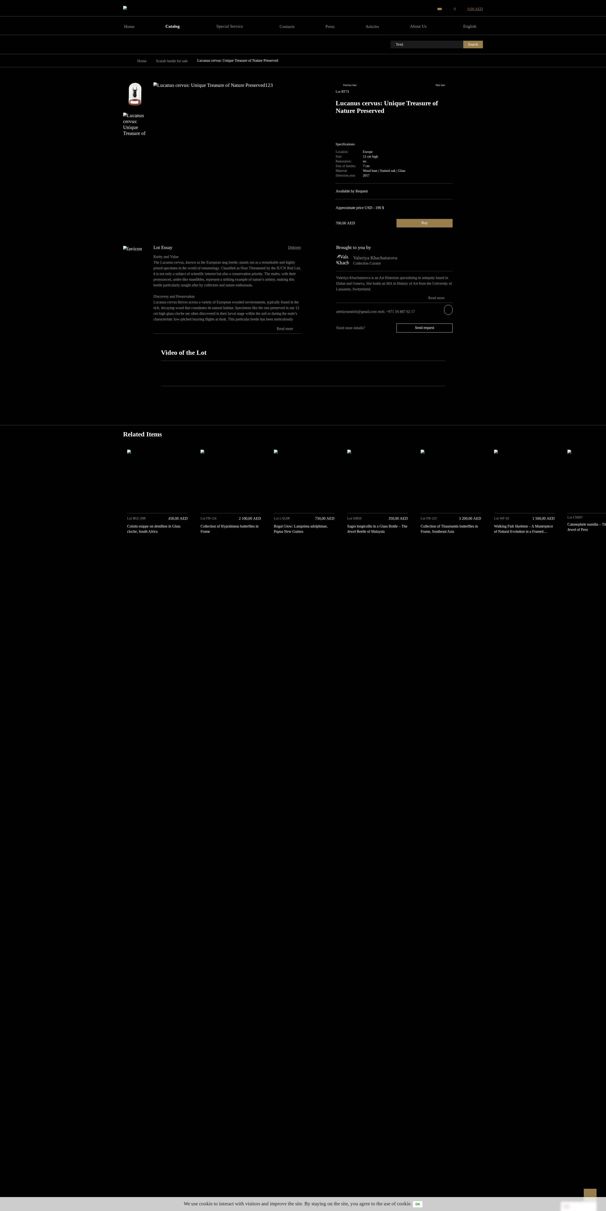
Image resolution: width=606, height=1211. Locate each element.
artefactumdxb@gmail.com (356, 312)
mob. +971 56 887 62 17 (397, 312)
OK (417, 1204)
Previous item (349, 85)
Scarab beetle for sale (172, 61)
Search (473, 44)
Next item (440, 85)
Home (142, 61)
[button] (478, 547)
